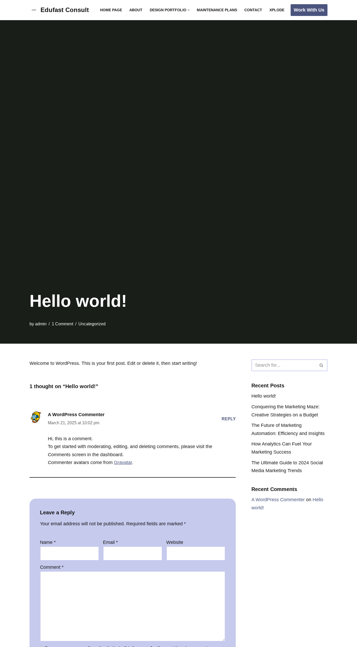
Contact (253, 10)
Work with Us (309, 10)
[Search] (321, 365)
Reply (229, 418)
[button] (188, 10)
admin (41, 323)
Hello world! (263, 396)
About (135, 10)
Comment (52, 567)
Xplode (276, 10)
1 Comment (62, 323)
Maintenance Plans (217, 10)
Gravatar (123, 462)
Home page (111, 10)
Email (110, 542)
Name (48, 542)
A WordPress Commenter (76, 414)
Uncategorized (92, 323)
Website (174, 542)
